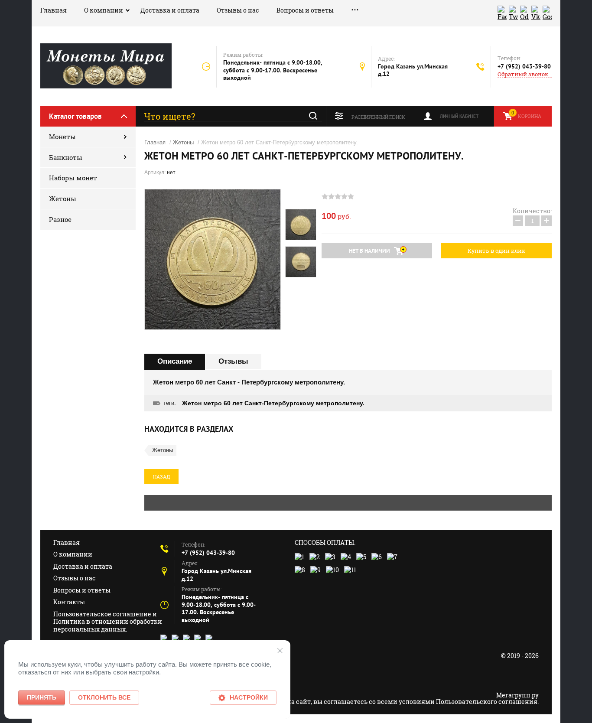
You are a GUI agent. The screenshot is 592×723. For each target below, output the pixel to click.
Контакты (69, 602)
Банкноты (65, 157)
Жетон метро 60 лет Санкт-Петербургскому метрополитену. (273, 403)
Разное (60, 219)
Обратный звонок (523, 74)
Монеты (62, 136)
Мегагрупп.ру (517, 695)
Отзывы (233, 361)
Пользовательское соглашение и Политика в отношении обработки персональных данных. (107, 621)
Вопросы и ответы (305, 10)
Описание (174, 361)
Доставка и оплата (169, 10)
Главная (53, 10)
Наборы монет (73, 177)
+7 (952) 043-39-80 (524, 66)
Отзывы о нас (238, 10)
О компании (103, 10)
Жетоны (62, 198)
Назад (161, 476)
